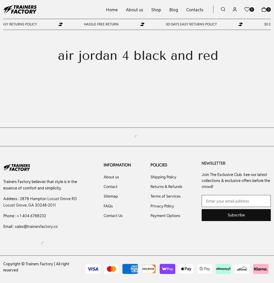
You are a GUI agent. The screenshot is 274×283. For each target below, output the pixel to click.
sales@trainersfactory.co (36, 226)
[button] (223, 9)
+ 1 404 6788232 (31, 215)
